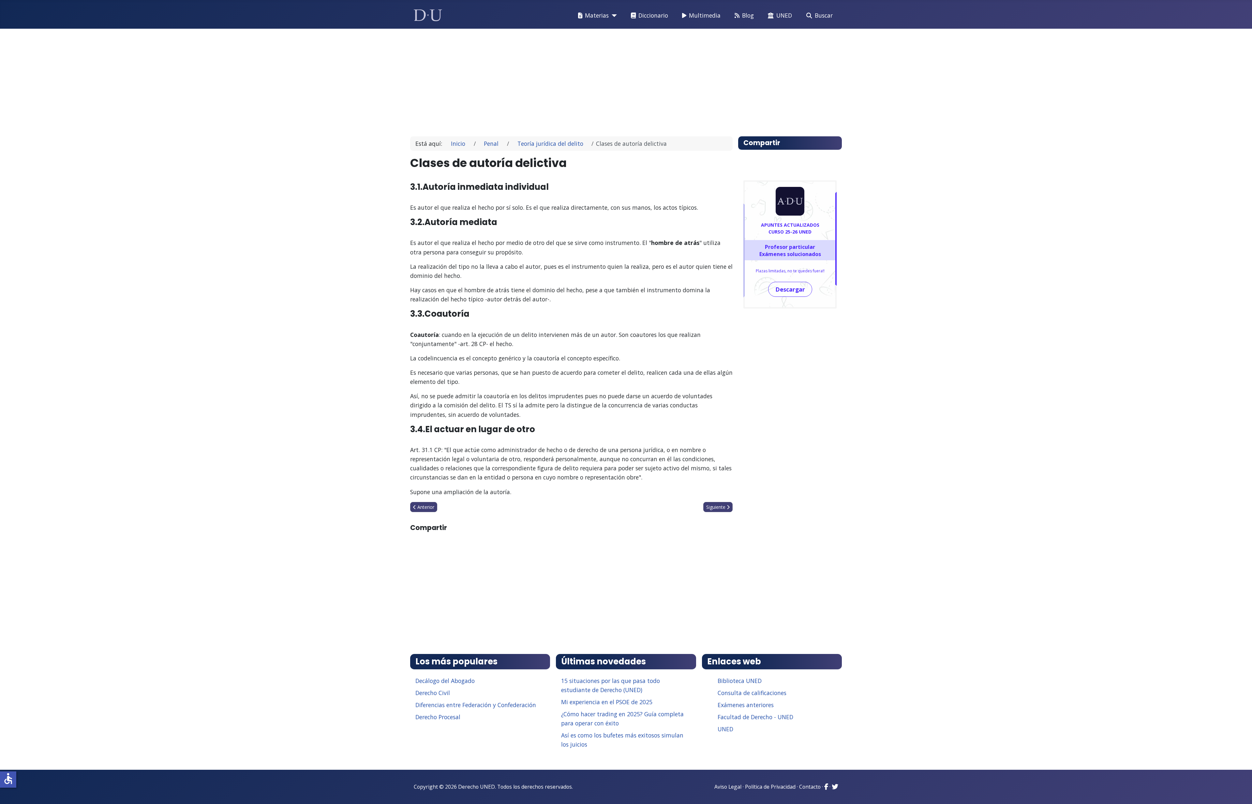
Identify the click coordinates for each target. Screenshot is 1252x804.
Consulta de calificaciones (752, 693)
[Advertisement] (611, 79)
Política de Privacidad (770, 786)
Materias (597, 15)
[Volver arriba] (1240, 791)
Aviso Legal (727, 786)
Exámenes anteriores (746, 705)
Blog (748, 15)
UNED (784, 15)
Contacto (810, 786)
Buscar (824, 15)
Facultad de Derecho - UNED (755, 717)
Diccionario (653, 15)
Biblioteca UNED (740, 681)
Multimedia (705, 15)
